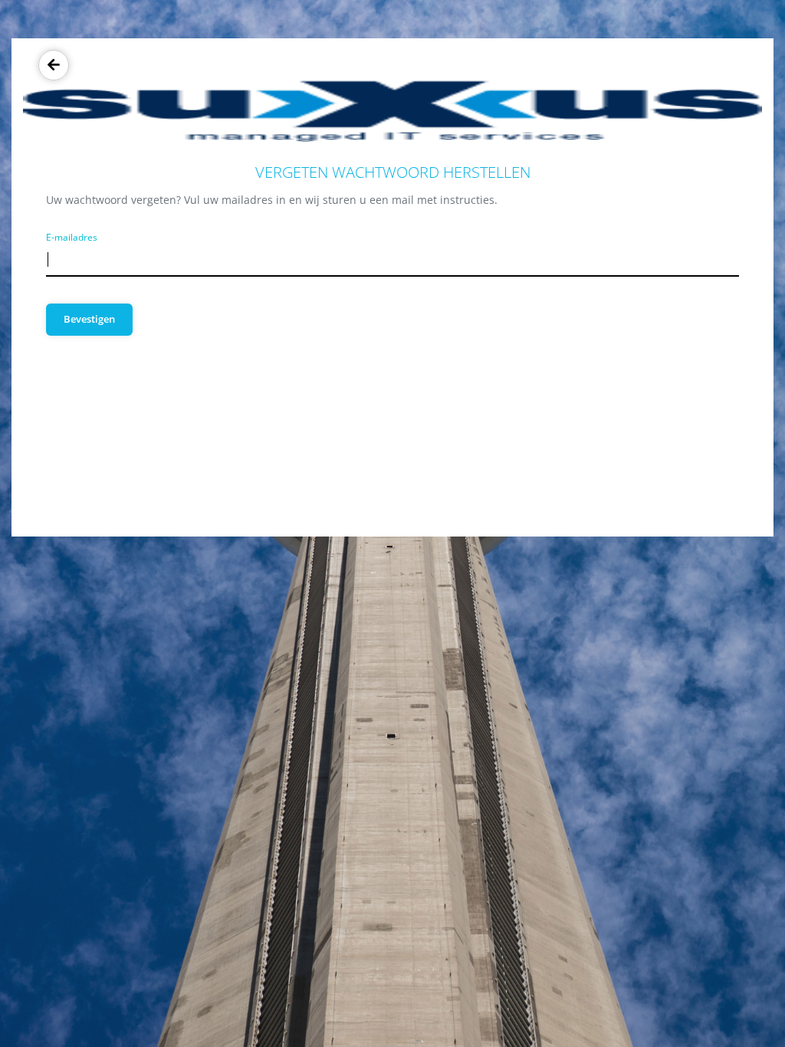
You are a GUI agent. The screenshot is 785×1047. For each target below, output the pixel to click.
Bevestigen (89, 319)
